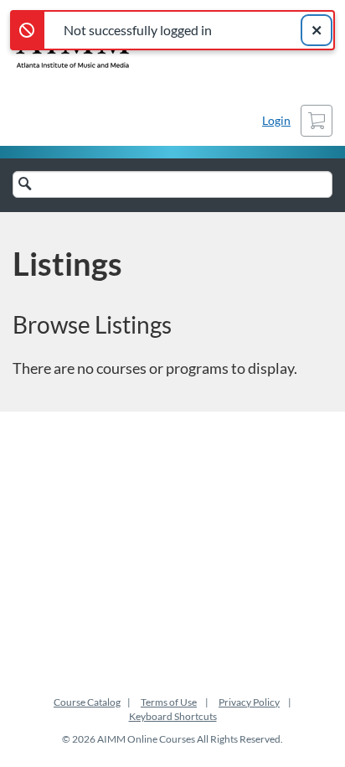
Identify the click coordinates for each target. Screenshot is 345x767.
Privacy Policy (249, 702)
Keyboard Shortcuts (173, 716)
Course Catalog (87, 702)
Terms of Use (169, 702)
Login (276, 120)
